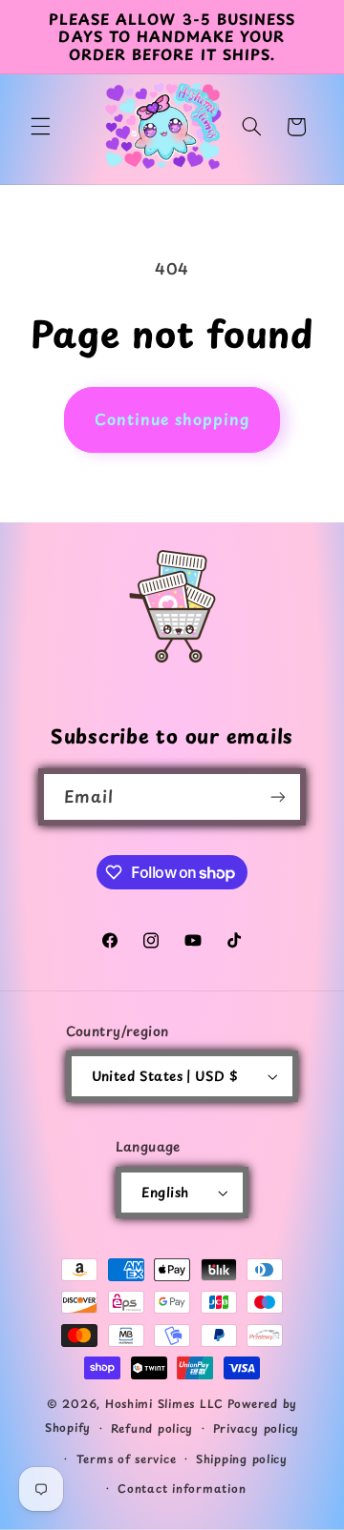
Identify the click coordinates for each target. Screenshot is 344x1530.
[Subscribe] (278, 796)
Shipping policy (242, 1458)
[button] (40, 127)
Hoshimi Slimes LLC (164, 1403)
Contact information (182, 1488)
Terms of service (126, 1458)
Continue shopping (172, 419)
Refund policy (152, 1428)
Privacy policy (256, 1428)
